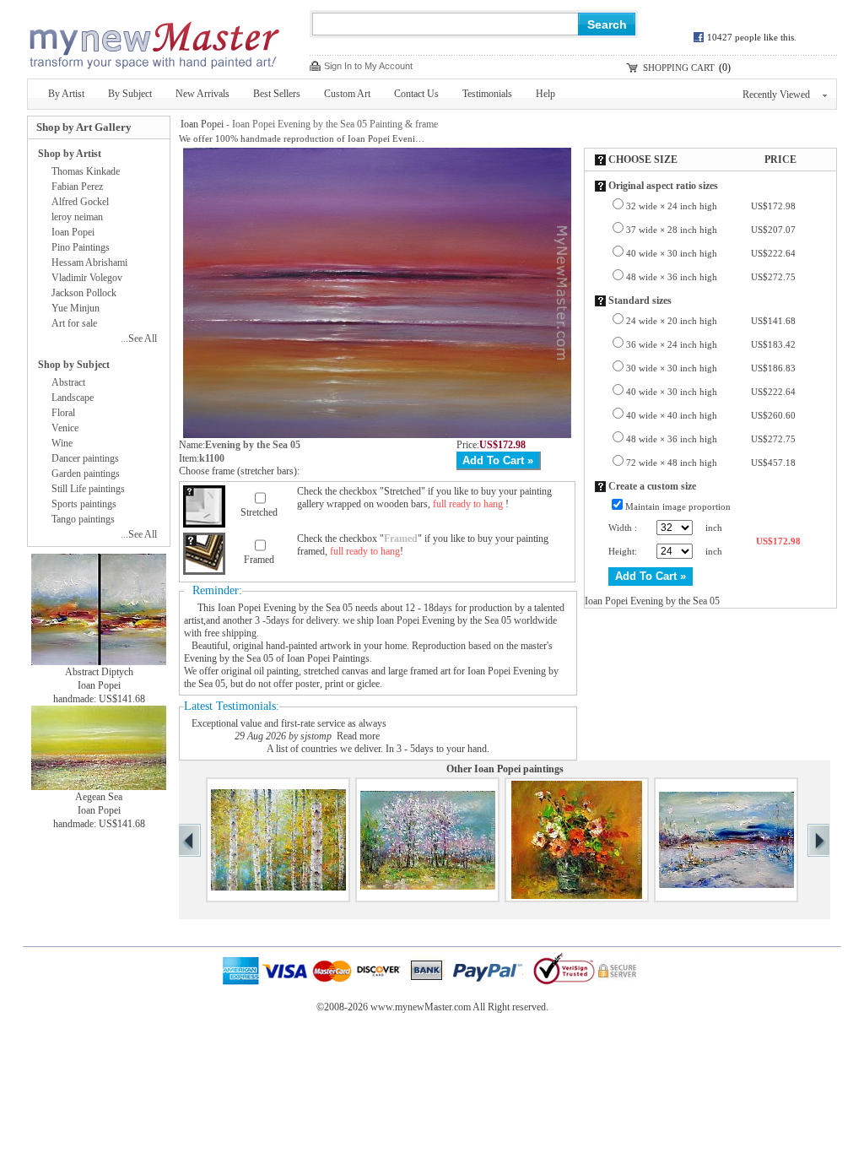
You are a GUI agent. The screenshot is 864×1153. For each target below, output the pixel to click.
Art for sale (74, 323)
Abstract (68, 382)
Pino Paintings (80, 247)
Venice (64, 428)
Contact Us (416, 94)
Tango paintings (83, 519)
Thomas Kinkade (85, 171)
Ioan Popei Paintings (328, 658)
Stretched (259, 512)
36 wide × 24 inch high (711, 344)
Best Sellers (276, 94)
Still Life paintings (88, 489)
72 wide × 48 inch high (711, 462)
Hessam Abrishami (89, 262)
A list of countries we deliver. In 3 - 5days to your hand (377, 749)
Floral (63, 413)
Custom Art (347, 94)
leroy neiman (77, 217)
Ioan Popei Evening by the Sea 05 (285, 608)
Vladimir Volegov (86, 278)
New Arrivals (203, 94)
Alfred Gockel (80, 202)
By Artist (66, 94)
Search (607, 24)
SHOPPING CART (679, 67)
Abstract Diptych (99, 672)
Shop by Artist (69, 154)
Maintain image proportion (678, 506)
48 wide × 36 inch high (711, 277)
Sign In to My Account (368, 66)
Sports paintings (83, 504)
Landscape (72, 397)
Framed (259, 560)
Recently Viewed (776, 94)
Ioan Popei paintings (519, 769)
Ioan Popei (202, 124)
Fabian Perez (77, 186)
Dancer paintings (85, 458)
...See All (139, 338)
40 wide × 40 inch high (711, 415)
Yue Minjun (75, 308)
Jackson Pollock (83, 293)
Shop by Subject (74, 365)
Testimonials (487, 94)
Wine (62, 443)
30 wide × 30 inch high (711, 368)
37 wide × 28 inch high (711, 230)
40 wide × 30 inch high (711, 253)
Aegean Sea (98, 797)
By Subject (130, 94)
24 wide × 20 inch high (711, 321)
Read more (358, 736)
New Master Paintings (153, 40)
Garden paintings (85, 473)
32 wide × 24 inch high (711, 206)
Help (545, 94)
